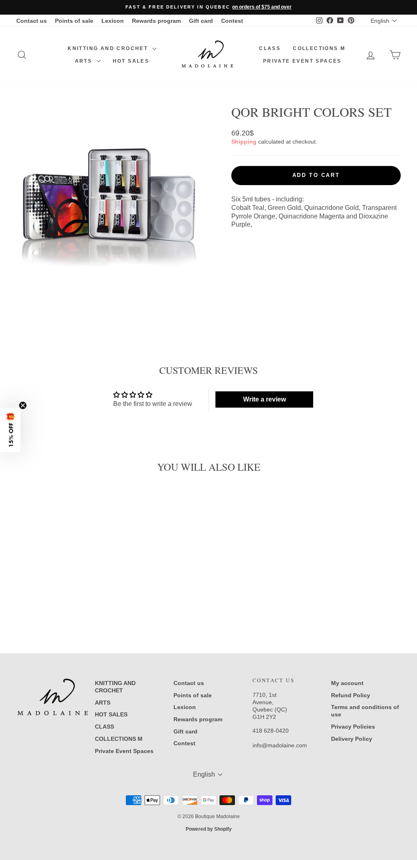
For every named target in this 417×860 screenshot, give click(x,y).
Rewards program (156, 20)
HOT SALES (131, 61)
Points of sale (74, 20)
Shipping (244, 142)
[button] (10, 430)
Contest (232, 20)
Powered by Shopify (209, 829)
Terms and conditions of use (365, 711)
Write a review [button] (264, 399)
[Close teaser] (23, 406)
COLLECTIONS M (319, 48)
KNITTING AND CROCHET (109, 48)
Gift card (201, 20)
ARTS (84, 61)
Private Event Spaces (302, 61)
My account (347, 683)
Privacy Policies (353, 726)
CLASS (270, 48)
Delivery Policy (351, 739)
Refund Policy (350, 695)
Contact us (31, 20)
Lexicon (112, 20)
